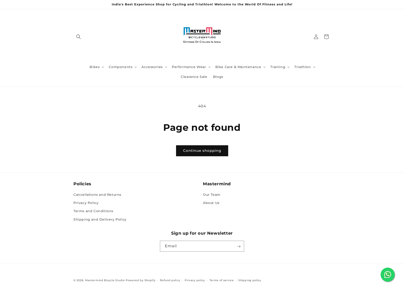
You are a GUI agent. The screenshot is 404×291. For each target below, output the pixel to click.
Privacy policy (195, 280)
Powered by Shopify (140, 280)
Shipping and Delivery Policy (99, 219)
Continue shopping (202, 150)
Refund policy (170, 280)
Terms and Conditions (93, 211)
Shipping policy (249, 280)
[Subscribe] (239, 246)
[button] (78, 37)
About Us (211, 203)
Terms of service (221, 280)
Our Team (211, 195)
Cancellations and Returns (97, 195)
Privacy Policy (85, 203)
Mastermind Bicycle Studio (105, 280)
